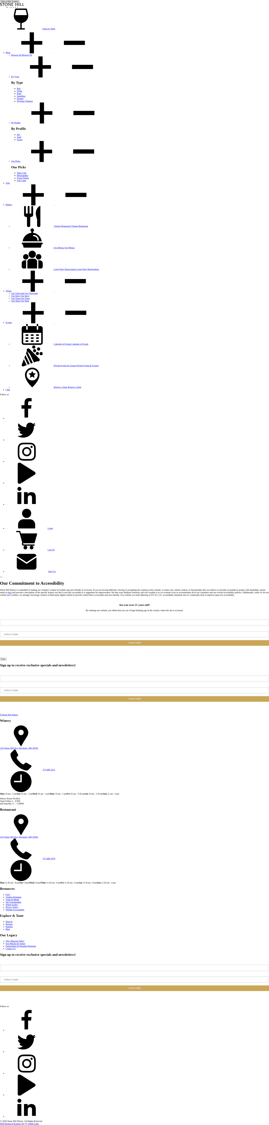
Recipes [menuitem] (9, 924)
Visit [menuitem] (8, 183)
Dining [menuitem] (9, 204)
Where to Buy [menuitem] (12, 905)
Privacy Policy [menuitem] (12, 907)
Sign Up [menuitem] (52, 571)
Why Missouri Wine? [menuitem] (15, 941)
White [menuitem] (19, 91)
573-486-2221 (49, 770)
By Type (15, 76)
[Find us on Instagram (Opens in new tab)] (27, 461)
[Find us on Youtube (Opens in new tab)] (27, 483)
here (10, 592)
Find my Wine (48, 29)
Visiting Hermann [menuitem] (13, 897)
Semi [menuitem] (19, 137)
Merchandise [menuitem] (22, 175)
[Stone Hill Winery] (12, 7)
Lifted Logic (33, 1123)
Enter (3, 659)
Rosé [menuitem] (19, 93)
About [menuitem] (9, 291)
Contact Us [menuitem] (11, 948)
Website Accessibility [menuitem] (15, 910)
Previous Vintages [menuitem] (25, 101)
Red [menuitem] (18, 88)
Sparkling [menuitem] (21, 96)
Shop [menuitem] (8, 52)
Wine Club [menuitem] (21, 173)
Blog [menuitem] (8, 929)
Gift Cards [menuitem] (21, 180)
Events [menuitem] (9, 322)
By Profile (16, 123)
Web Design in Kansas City (12, 1123)
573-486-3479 (49, 858)
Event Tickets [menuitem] (23, 178)
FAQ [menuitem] (8, 894)
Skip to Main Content (9, 1)
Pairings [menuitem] (9, 926)
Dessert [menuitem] (20, 98)
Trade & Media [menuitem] (12, 899)
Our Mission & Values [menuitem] (15, 943)
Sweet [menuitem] (19, 139)
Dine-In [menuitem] (9, 921)
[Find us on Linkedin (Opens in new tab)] (27, 504)
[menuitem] (21, 55)
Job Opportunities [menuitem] (13, 902)
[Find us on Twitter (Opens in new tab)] (27, 440)
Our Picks (16, 161)
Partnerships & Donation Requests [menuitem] (21, 946)
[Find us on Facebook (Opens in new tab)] (27, 418)
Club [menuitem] (8, 390)
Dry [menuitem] (18, 134)
